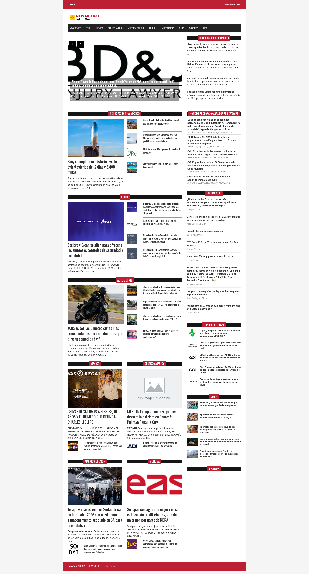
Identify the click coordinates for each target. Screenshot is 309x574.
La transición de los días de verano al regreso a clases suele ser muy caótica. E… (212, 48)
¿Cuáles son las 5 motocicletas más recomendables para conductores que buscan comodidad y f (95, 334)
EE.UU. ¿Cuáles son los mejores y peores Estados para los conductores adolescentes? (160, 334)
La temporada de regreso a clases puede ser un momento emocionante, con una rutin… (214, 81)
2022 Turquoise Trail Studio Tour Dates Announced (160, 165)
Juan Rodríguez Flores (197, 298)
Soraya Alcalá (193, 249)
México (99, 28)
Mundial (153, 28)
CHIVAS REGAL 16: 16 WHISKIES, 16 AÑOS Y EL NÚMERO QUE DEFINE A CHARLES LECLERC (92, 417)
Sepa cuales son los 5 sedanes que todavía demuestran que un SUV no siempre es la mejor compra (162, 305)
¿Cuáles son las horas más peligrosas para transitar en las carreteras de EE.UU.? (162, 317)
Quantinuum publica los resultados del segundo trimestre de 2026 (208, 178)
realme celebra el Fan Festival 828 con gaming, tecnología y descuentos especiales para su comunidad (103, 446)
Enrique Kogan (193, 209)
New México (75, 28)
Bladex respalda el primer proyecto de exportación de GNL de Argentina (160, 444)
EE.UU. (89, 28)
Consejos (193, 28)
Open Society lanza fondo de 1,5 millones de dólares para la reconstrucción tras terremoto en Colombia (103, 549)
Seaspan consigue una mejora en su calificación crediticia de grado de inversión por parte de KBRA (152, 515)
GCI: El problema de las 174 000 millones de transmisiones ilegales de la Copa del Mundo (212, 153)
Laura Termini (193, 312)
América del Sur (136, 28)
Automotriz (168, 28)
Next (80, 44)
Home (72, 4)
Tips (205, 28)
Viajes (181, 28)
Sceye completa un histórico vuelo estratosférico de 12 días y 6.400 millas (92, 167)
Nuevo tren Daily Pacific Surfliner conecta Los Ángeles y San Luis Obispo (161, 122)
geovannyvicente (194, 284)
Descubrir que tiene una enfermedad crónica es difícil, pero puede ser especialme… (214, 95)
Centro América (116, 28)
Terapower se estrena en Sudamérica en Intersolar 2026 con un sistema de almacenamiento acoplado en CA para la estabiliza (95, 517)
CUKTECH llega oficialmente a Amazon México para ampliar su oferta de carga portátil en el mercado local (160, 138)
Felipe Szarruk (193, 260)
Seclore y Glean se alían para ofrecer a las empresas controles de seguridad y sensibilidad (95, 250)
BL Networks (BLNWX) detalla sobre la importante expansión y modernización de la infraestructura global (162, 238)
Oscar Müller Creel (195, 234)
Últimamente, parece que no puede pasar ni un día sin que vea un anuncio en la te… (213, 65)
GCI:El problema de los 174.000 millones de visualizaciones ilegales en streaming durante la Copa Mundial (213, 165)
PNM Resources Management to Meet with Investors (161, 151)
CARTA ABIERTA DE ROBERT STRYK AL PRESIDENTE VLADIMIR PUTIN (159, 222)
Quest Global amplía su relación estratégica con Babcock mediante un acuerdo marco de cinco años (160, 544)
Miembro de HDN (232, 4)
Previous (72, 44)
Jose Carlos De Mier (196, 223)
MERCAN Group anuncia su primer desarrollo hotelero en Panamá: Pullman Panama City (151, 417)
